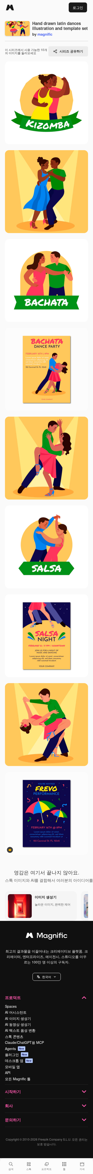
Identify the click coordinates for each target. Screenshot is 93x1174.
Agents (14, 1048)
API (7, 1072)
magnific (44, 34)
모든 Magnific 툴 (18, 1078)
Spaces (11, 1006)
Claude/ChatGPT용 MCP (24, 1042)
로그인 (78, 7)
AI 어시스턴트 (16, 1012)
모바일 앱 (12, 1066)
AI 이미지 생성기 (18, 1018)
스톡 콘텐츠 (14, 1036)
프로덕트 (13, 997)
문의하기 (13, 1120)
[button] (46, 977)
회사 (9, 1105)
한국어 (46, 977)
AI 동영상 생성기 (18, 1024)
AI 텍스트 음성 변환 (20, 1030)
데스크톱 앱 (18, 1060)
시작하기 (13, 1091)
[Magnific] (10, 7)
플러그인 (16, 1054)
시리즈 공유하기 (71, 51)
